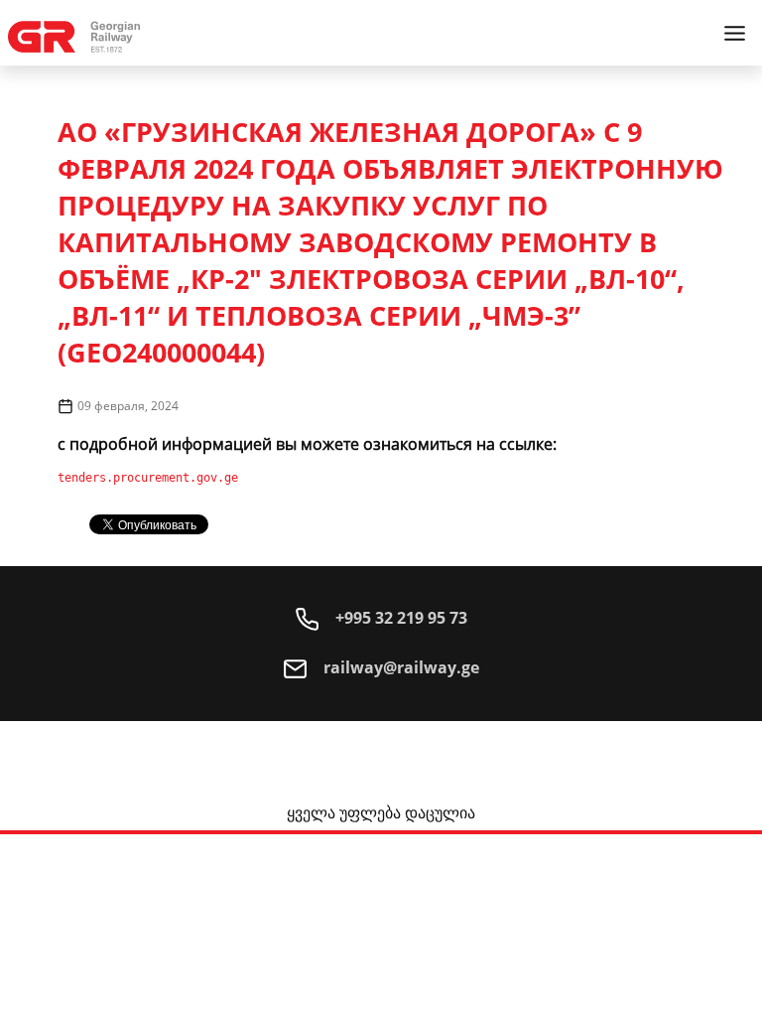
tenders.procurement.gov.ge (148, 478)
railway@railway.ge (399, 667)
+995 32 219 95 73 (399, 618)
